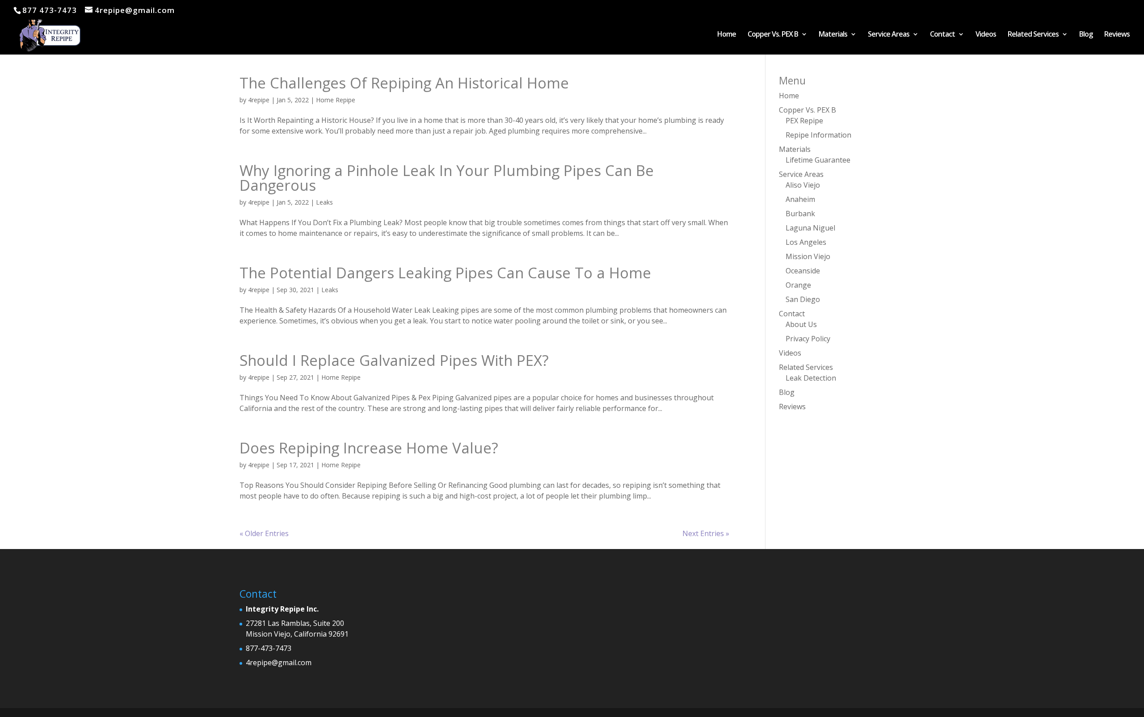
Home (726, 35)
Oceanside (803, 271)
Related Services (1033, 35)
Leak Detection (811, 378)
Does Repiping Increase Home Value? (369, 448)
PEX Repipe (804, 121)
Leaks (324, 202)
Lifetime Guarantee (818, 160)
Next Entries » (705, 533)
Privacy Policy (808, 339)
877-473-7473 (268, 648)
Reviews (1117, 35)
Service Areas (888, 35)
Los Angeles (806, 242)
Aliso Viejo (803, 185)
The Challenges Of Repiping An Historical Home (404, 83)
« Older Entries (264, 533)
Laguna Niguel (810, 228)
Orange (798, 285)
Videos (986, 35)
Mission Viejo (808, 256)
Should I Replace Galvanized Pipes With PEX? (394, 360)
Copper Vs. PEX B (773, 35)
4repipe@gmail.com (278, 662)
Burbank (800, 213)
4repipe (258, 100)
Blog (1086, 35)
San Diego (803, 299)
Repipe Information (818, 135)
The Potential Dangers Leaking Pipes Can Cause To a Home (445, 273)
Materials (833, 35)
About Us (801, 324)
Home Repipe (335, 100)
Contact (942, 35)
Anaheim (800, 199)
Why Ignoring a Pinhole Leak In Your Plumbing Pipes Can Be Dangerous (447, 177)
